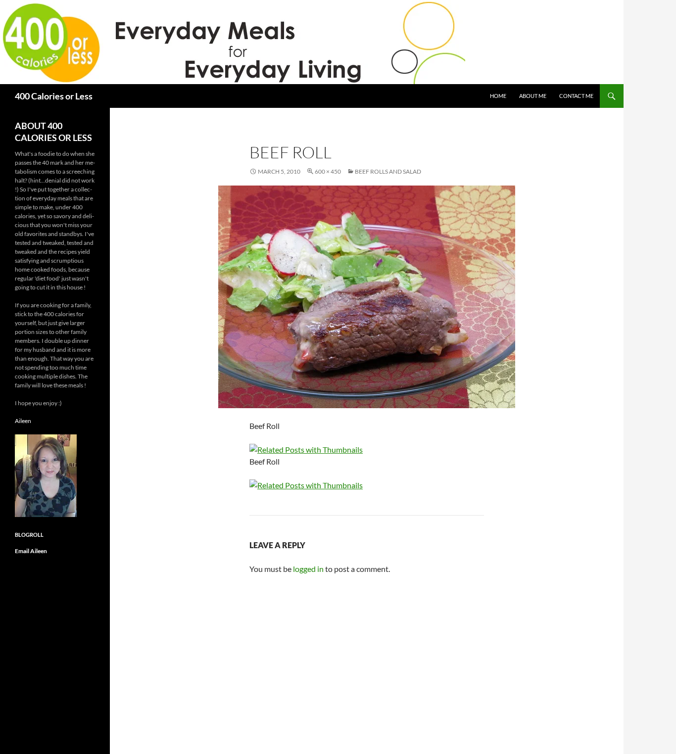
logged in (308, 568)
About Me (532, 96)
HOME (498, 96)
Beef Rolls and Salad (388, 171)
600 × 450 (328, 171)
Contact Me (576, 96)
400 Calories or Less (54, 96)
